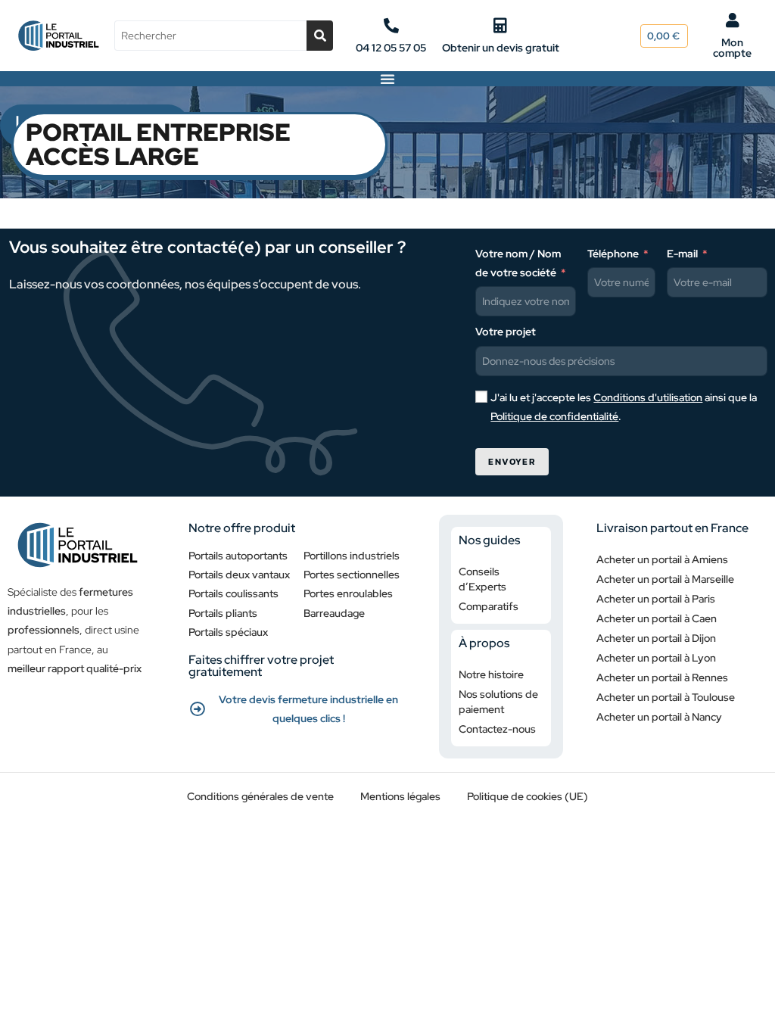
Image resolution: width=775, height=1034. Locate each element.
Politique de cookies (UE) (527, 796)
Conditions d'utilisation (647, 397)
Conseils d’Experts (482, 579)
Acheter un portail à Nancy (659, 717)
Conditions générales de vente (260, 796)
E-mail (682, 253)
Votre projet (505, 331)
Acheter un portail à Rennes (662, 677)
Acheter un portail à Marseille (665, 579)
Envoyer (511, 462)
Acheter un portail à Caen (656, 618)
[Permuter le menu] (387, 78)
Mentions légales (400, 796)
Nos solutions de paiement (498, 701)
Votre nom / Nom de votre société (518, 263)
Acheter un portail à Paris (655, 599)
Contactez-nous (497, 729)
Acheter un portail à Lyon (656, 658)
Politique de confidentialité (554, 416)
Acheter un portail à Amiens (662, 559)
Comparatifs (488, 606)
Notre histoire (491, 674)
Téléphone (613, 253)
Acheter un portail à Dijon (656, 638)
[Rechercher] (320, 35)
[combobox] (210, 35)
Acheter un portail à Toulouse (665, 697)
